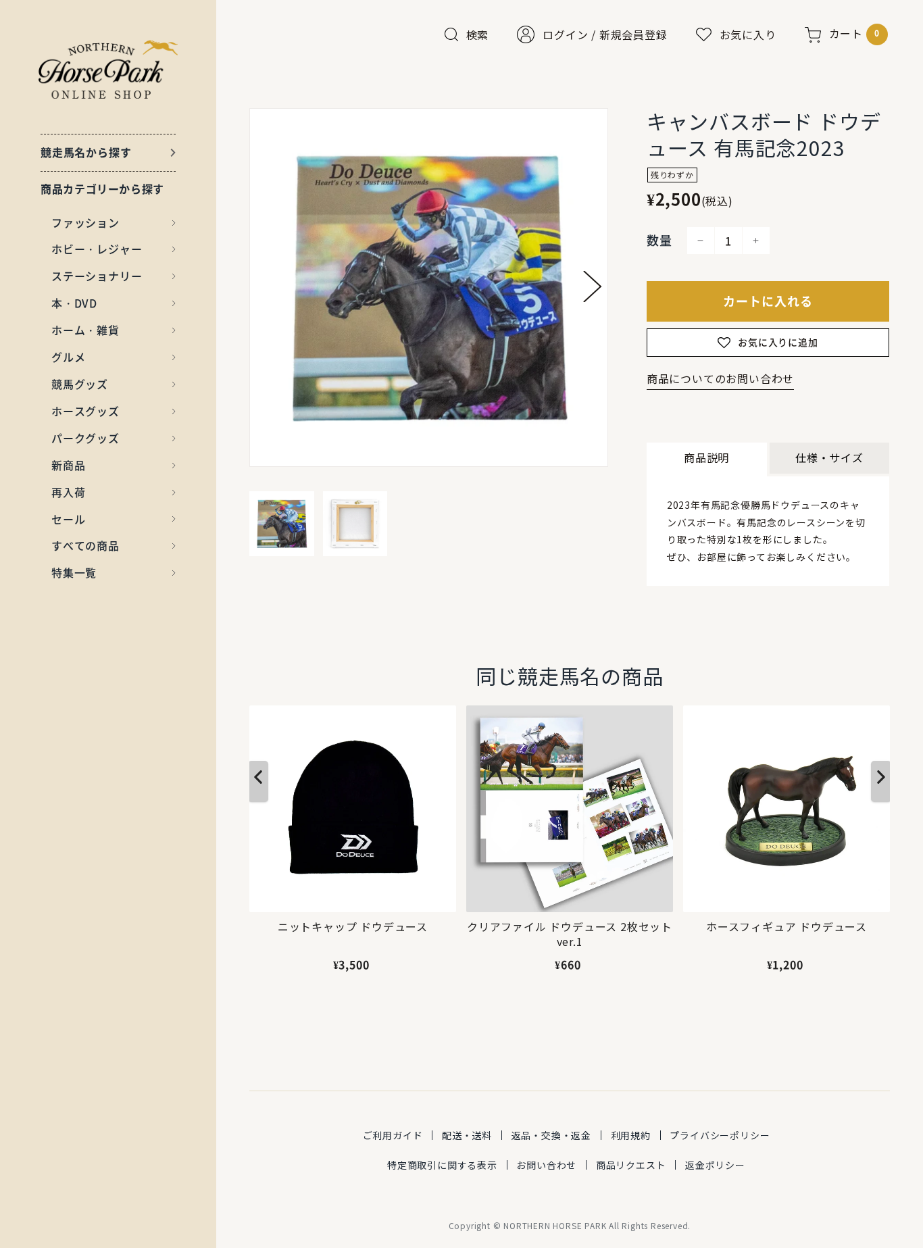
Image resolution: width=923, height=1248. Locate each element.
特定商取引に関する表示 (442, 1165)
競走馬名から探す (86, 152)
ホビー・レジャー (96, 249)
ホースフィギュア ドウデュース (786, 926)
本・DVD (74, 303)
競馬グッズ (79, 384)
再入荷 (68, 492)
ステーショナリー (96, 276)
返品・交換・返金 (551, 1135)
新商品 (68, 465)
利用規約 (631, 1135)
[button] (592, 286)
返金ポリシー (715, 1165)
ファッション (85, 222)
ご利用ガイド (393, 1135)
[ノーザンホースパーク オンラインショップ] (108, 69)
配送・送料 (467, 1135)
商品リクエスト (631, 1165)
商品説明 (706, 457)
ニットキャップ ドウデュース (353, 926)
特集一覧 (74, 572)
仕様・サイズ (829, 457)
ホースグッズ (85, 411)
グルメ (68, 357)
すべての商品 (85, 545)
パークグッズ (85, 438)
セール (68, 519)
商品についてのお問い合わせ (720, 378)
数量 (659, 240)
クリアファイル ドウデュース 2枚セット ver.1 (569, 934)
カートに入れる (768, 301)
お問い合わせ (546, 1165)
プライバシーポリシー (720, 1135)
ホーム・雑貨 (85, 330)
